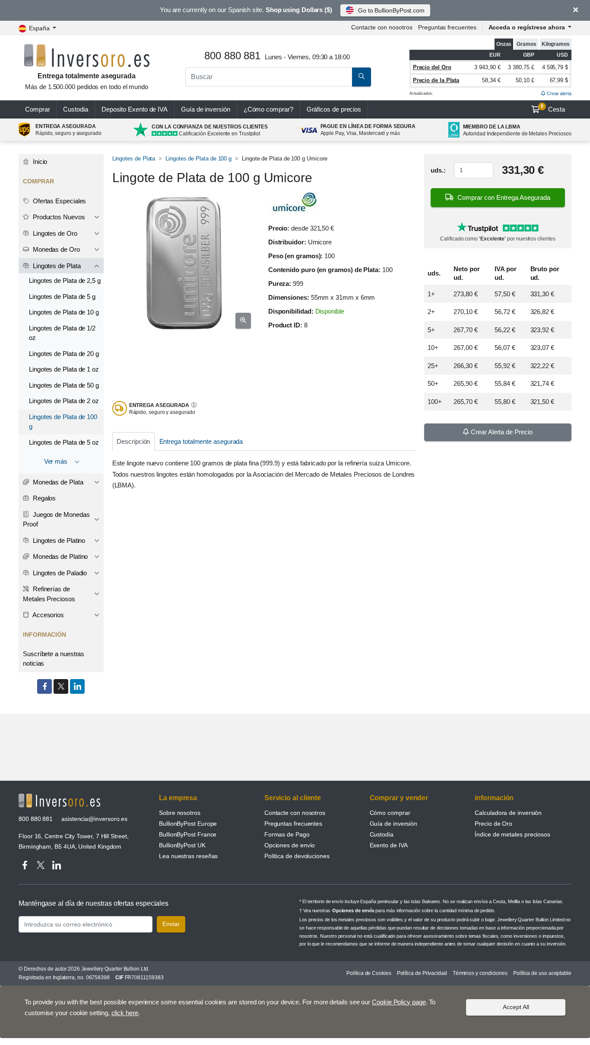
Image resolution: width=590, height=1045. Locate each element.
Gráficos (334, 109)
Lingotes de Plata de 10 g (64, 312)
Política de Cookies (368, 973)
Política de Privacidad (422, 973)
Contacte (381, 27)
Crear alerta (558, 93)
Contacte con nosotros (294, 812)
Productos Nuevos (58, 217)
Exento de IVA (135, 109)
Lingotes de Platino (58, 540)
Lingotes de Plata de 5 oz (64, 442)
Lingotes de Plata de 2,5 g (65, 280)
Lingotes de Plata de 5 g (62, 296)
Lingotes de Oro (54, 233)
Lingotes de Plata (133, 158)
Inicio (39, 161)
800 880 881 (36, 818)
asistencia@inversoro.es (94, 818)
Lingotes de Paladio (59, 573)
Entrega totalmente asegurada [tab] (201, 441)
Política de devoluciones (297, 856)
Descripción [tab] (133, 441)
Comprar (37, 109)
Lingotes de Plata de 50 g (64, 385)
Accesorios (47, 615)
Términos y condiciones (480, 973)
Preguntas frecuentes (447, 27)
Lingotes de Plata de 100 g (198, 158)
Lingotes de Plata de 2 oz (64, 400)
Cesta (553, 108)
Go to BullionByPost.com (391, 10)
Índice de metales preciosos (512, 834)
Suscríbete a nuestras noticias (53, 658)
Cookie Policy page (399, 1002)
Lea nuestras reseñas (188, 856)
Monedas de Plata (57, 482)
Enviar (171, 923)
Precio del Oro (432, 67)
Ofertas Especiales (58, 201)
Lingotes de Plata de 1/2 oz (62, 333)
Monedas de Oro (55, 249)
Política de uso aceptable (542, 973)
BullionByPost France (187, 834)
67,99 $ (559, 80)
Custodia (75, 109)
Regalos (43, 498)
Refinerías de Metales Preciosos (49, 594)
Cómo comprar (390, 812)
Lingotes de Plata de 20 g (64, 353)
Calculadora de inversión (508, 812)
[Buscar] (361, 77)
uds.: (438, 170)
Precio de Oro (493, 823)
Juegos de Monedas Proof (56, 519)
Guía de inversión (205, 109)
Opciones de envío (289, 845)
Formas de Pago (287, 834)
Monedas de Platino (59, 556)
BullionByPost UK (182, 845)
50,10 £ (525, 80)
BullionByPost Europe (188, 823)
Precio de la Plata (436, 80)
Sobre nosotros (179, 812)
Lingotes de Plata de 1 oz (64, 369)
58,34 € (491, 80)
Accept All (516, 1006)
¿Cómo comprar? (268, 109)
